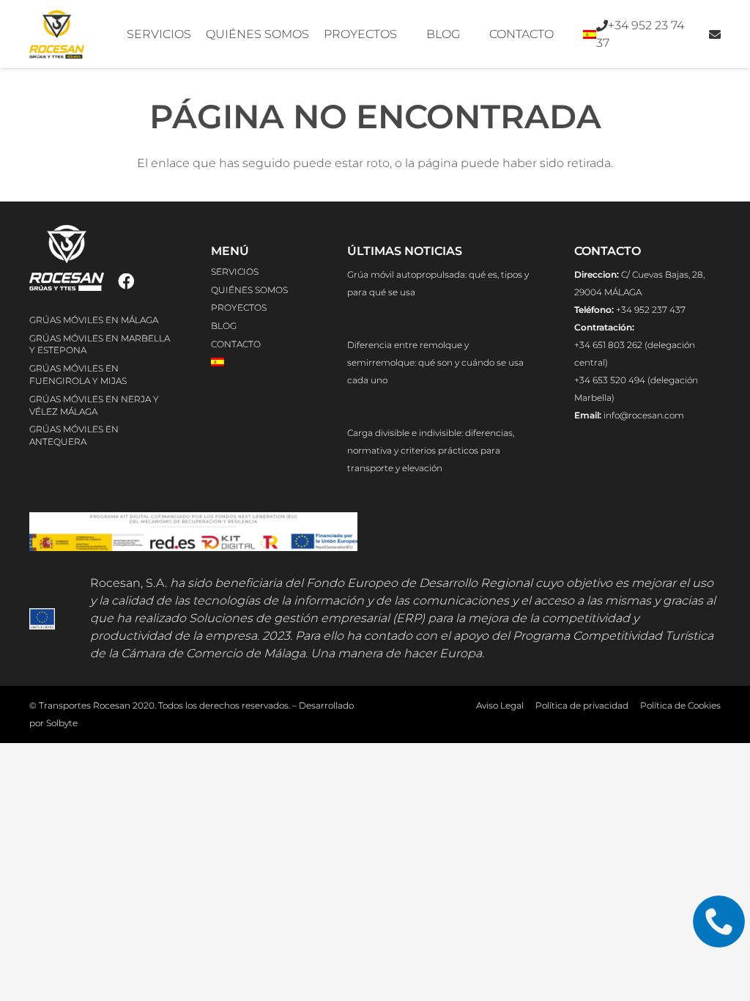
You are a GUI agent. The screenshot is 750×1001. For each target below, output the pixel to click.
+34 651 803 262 (609, 344)
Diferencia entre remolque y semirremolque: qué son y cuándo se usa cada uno (435, 362)
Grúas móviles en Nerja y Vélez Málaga (94, 405)
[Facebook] (126, 281)
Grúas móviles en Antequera (74, 435)
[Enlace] (715, 34)
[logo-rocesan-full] (56, 34)
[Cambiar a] (591, 34)
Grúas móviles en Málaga (93, 319)
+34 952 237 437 (651, 309)
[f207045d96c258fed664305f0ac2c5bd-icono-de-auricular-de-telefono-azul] (719, 921)
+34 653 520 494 (610, 379)
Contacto (236, 344)
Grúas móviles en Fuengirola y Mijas (78, 374)
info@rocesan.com (644, 415)
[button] (198, 34)
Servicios (235, 271)
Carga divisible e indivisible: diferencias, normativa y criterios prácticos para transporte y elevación (430, 450)
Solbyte (62, 722)
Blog (224, 325)
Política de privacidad (581, 705)
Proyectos (239, 307)
